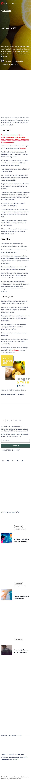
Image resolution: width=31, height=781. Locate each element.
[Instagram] (3, 461)
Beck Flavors (15, 350)
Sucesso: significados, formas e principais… (21, 651)
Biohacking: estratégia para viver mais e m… (21, 540)
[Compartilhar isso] (3, 420)
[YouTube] (17, 461)
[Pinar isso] (16, 420)
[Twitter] (12, 461)
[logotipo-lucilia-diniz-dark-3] (8, 3)
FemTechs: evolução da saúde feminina (21, 597)
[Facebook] (8, 461)
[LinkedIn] (22, 461)
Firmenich (22, 148)
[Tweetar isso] (8, 420)
